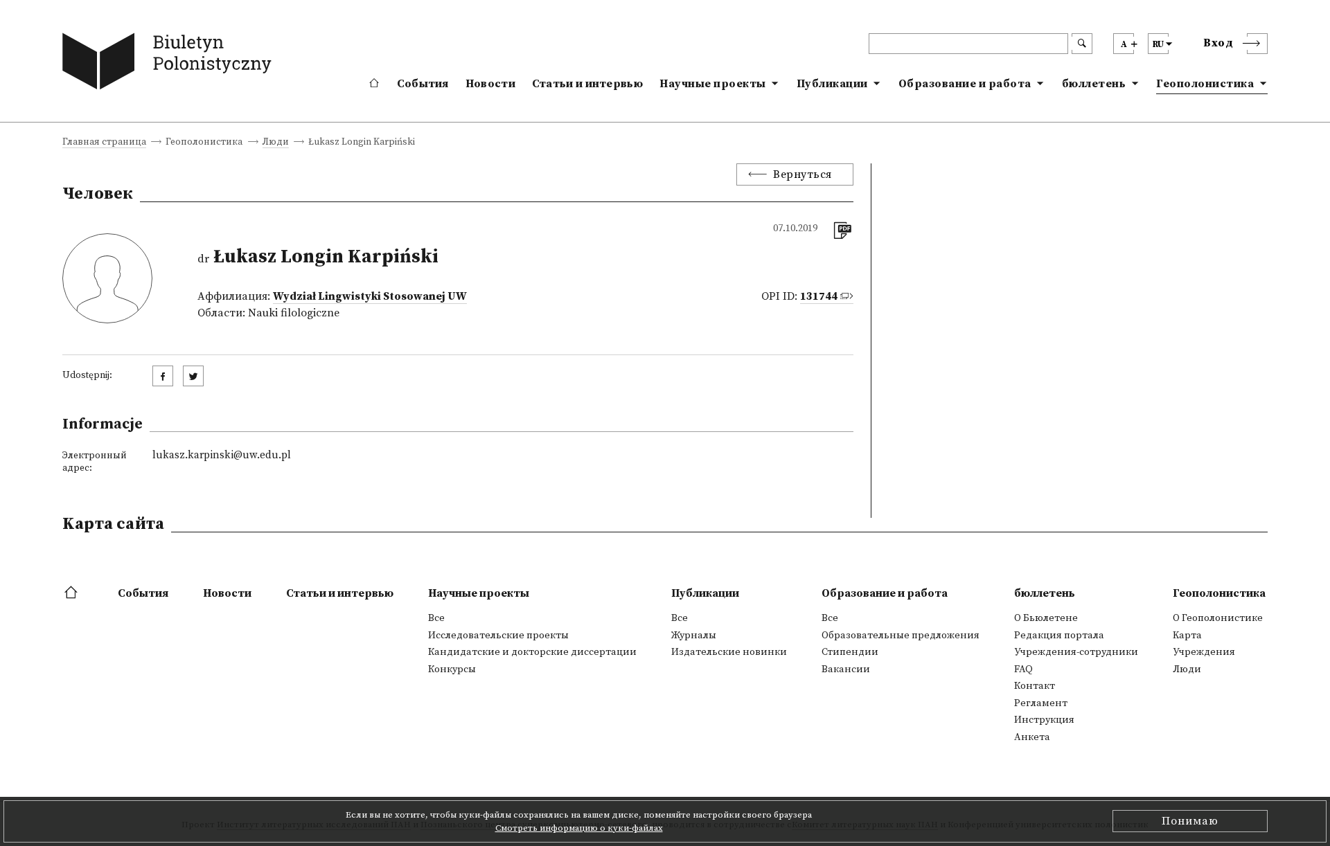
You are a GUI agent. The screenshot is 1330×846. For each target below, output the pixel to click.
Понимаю (1190, 821)
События (423, 84)
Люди (276, 143)
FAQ (1023, 669)
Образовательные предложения (900, 635)
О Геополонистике (1218, 618)
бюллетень (1094, 84)
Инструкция (1044, 720)
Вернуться (802, 174)
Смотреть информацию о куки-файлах (579, 828)
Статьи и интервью (587, 84)
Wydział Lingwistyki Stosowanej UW (370, 296)
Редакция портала (1059, 635)
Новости (490, 84)
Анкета (1032, 737)
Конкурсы (452, 669)
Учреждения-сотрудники (1076, 652)
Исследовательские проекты (498, 635)
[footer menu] (72, 593)
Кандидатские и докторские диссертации (532, 652)
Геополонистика (1205, 84)
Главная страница (104, 143)
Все (436, 618)
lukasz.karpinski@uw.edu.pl (221, 455)
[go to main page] (170, 64)
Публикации (832, 84)
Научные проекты (712, 84)
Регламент (1040, 703)
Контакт (1034, 686)
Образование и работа (964, 84)
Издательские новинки (729, 652)
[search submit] (1082, 43)
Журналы (693, 635)
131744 (818, 296)
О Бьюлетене (1046, 618)
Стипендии (850, 652)
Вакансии (846, 669)
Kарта (1187, 635)
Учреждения (1204, 652)
